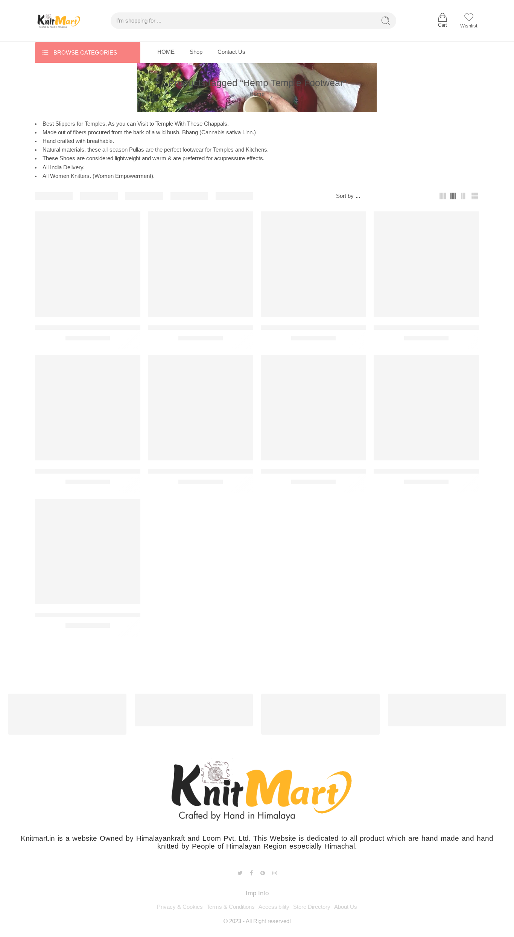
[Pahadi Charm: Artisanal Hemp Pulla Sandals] (200, 407)
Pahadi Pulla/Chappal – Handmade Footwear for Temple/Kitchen (350, 471)
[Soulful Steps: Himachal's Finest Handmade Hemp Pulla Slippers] (87, 551)
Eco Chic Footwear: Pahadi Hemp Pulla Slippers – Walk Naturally (127, 327)
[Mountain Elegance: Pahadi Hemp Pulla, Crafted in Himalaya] (87, 407)
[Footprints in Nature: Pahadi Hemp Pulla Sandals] (200, 264)
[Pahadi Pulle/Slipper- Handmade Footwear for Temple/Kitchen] (426, 407)
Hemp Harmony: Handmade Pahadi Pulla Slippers (330, 327)
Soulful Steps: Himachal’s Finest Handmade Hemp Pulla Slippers (126, 614)
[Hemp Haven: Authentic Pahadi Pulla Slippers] (426, 264)
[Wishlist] (129, 222)
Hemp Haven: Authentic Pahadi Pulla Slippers (438, 327)
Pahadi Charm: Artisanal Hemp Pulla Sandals (211, 471)
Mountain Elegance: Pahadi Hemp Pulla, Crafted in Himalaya (120, 471)
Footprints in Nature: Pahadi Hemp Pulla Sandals (216, 327)
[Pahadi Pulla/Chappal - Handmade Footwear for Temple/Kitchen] (313, 407)
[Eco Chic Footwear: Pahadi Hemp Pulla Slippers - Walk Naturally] (87, 264)
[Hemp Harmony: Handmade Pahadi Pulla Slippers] (313, 264)
